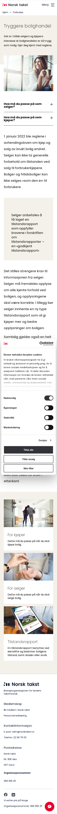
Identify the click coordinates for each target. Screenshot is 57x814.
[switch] (48, 407)
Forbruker (18, 12)
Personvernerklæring (15, 715)
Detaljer (43, 440)
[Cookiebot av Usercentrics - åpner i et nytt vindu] (40, 343)
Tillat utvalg (28, 459)
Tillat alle (28, 450)
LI (13, 794)
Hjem (5, 12)
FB (5, 794)
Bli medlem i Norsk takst (17, 710)
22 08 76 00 (19, 737)
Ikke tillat (28, 468)
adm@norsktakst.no (23, 731)
